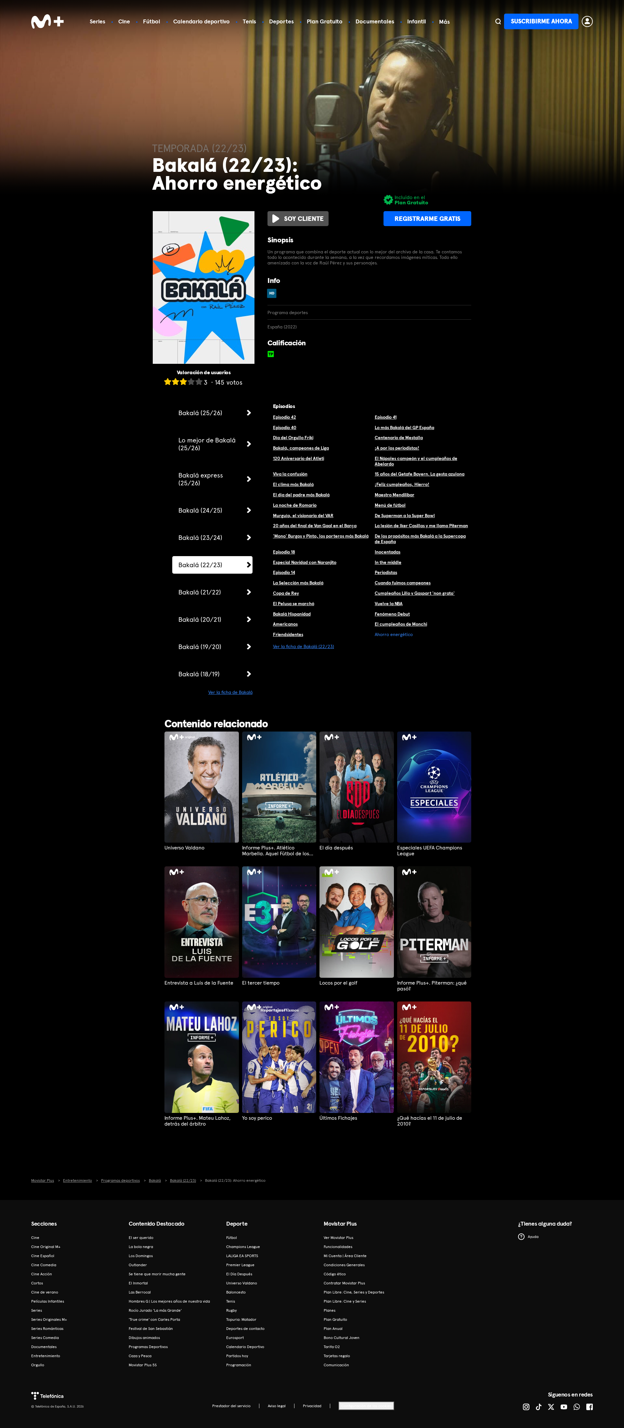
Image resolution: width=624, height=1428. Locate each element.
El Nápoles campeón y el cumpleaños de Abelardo (416, 461)
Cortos (37, 1283)
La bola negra (141, 1246)
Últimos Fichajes (338, 1118)
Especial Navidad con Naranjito (304, 562)
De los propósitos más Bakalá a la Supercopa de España (420, 538)
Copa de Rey (286, 593)
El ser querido (141, 1237)
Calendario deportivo (201, 21)
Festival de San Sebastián (151, 1328)
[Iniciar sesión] (587, 21)
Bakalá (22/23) (200, 565)
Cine (124, 21)
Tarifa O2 (332, 1347)
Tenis (249, 21)
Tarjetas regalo (337, 1356)
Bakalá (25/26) (200, 413)
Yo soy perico (257, 1118)
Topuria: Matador (241, 1319)
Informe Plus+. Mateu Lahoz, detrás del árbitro (197, 1121)
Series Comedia (45, 1337)
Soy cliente (304, 219)
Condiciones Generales (344, 1265)
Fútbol (151, 21)
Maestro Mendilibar (394, 494)
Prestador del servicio (231, 1406)
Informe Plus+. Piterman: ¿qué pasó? (432, 986)
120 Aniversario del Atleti (298, 458)
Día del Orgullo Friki (293, 437)
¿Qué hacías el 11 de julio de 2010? (429, 1121)
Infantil (416, 21)
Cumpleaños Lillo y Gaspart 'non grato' (415, 593)
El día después (336, 848)
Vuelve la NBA (389, 603)
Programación (238, 1365)
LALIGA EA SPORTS (242, 1256)
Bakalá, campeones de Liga (301, 448)
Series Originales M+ (49, 1319)
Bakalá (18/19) (199, 674)
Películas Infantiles (47, 1301)
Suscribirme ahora (541, 21)
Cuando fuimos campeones (403, 582)
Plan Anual (333, 1328)
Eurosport (235, 1337)
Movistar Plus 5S (143, 1365)
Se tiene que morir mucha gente (157, 1274)
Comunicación (336, 1365)
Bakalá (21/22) (199, 592)
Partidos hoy (237, 1356)
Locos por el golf (338, 983)
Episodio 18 (284, 552)
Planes (329, 1310)
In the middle (388, 562)
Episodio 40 (284, 427)
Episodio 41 (385, 417)
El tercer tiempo (261, 983)
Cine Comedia (43, 1265)
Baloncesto (236, 1292)
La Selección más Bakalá (298, 582)
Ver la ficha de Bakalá (230, 692)
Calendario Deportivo (245, 1347)
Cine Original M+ (45, 1246)
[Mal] (175, 381)
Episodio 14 (284, 572)
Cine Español (42, 1256)
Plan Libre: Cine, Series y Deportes (354, 1292)
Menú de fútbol (390, 505)
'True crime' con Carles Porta (154, 1319)
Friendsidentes (288, 634)
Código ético (335, 1274)
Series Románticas (47, 1328)
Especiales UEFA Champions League (429, 851)
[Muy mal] (167, 381)
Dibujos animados (144, 1337)
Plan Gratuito (325, 21)
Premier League (240, 1265)
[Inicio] (47, 21)
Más (444, 22)
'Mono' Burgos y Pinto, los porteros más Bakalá (321, 536)
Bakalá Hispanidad (292, 614)
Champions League (243, 1246)
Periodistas (386, 572)
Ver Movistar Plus (338, 1237)
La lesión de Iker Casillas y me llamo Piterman (421, 525)
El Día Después (239, 1274)
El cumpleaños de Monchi (401, 624)
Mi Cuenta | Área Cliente (345, 1256)
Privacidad (312, 1406)
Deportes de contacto (245, 1328)
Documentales (375, 21)
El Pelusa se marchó (293, 603)
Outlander (138, 1265)
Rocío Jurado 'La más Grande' (155, 1310)
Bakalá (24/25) (200, 510)
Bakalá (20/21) (199, 619)
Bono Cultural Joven (341, 1337)
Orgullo (37, 1365)
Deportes (281, 21)
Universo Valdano (184, 848)
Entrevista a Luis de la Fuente (198, 983)
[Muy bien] (198, 381)
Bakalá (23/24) (200, 538)
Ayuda (533, 1236)
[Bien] (191, 381)
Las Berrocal (140, 1292)
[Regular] (183, 381)
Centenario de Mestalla (399, 437)
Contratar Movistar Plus (344, 1283)
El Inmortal (138, 1283)
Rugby (231, 1310)
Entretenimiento (45, 1356)
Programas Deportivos (148, 1347)
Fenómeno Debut (392, 614)
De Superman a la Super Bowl (405, 515)
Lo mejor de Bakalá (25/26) (207, 444)
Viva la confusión (290, 474)
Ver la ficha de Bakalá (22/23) (303, 646)
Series (97, 21)
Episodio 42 (284, 417)
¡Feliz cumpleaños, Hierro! (402, 484)
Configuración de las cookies (366, 1406)
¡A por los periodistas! (397, 448)
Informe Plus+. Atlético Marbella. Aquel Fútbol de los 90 (275, 851)
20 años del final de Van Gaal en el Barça (315, 525)
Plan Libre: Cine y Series (345, 1301)
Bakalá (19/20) (199, 647)
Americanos (285, 624)
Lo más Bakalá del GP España (404, 427)
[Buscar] (498, 21)
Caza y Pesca (140, 1356)
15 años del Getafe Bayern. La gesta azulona (419, 474)
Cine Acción (41, 1274)
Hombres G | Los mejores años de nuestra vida (169, 1301)
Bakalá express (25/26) (200, 479)
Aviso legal (277, 1406)
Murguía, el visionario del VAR (303, 515)
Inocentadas (387, 552)
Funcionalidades (338, 1246)
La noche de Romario (295, 505)
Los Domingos (141, 1256)
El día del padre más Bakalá (301, 494)
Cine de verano (44, 1292)
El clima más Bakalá (293, 484)
